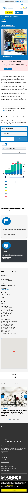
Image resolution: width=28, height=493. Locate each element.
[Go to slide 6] (16, 419)
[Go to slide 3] (12, 419)
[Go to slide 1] (9, 419)
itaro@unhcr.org (4, 299)
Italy (4, 110)
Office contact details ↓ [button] (8, 25)
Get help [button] (19, 12)
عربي (22, 4)
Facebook (5, 441)
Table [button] (20, 139)
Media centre (4, 464)
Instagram (8, 441)
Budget (4, 156)
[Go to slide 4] (13, 419)
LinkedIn (17, 441)
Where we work (8, 16)
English (6, 4)
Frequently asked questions (7, 460)
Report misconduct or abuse (7, 466)
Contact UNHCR (5, 462)
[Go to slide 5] (15, 419)
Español (17, 4)
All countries (15, 16)
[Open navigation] (1, 8)
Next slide (25, 396)
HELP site (6, 64)
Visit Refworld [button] (7, 258)
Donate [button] (24, 8)
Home (2, 16)
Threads (21, 441)
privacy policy (10, 485)
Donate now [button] (5, 432)
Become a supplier (5, 470)
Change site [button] (18, 1)
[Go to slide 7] (17, 419)
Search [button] (21, 8)
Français (12, 4)
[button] (3, 144)
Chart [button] (7, 139)
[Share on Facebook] (15, 378)
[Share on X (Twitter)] (12, 378)
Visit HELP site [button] (8, 68)
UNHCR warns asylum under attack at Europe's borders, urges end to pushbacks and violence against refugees (14, 413)
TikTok (14, 441)
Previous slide (2, 396)
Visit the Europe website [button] (9, 234)
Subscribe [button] (4, 452)
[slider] (6, 178)
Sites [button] (26, 8)
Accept (14, 490)
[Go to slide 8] (19, 419)
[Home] (8, 8)
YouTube (11, 441)
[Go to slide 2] (11, 419)
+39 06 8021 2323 (5, 290)
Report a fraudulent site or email (8, 468)
